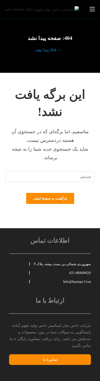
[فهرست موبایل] (92, 9)
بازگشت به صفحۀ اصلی (50, 198)
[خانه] (63, 50)
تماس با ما (50, 359)
